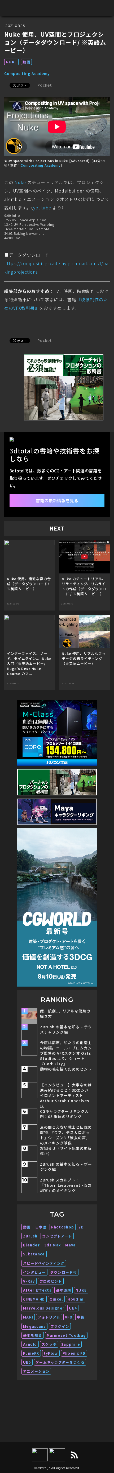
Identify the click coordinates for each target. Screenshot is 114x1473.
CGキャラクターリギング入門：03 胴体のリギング (64, 1114)
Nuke (20, 182)
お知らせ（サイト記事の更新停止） (66, 1151)
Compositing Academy (27, 73)
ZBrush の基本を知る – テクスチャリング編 (66, 1029)
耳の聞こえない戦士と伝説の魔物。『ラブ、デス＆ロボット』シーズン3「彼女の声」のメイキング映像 (66, 1135)
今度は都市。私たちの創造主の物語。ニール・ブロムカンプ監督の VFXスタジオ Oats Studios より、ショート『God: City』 (66, 1053)
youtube (42, 207)
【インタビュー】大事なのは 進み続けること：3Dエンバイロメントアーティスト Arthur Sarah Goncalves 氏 (66, 1095)
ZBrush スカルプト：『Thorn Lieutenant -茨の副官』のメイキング (65, 1185)
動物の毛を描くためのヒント (66, 1069)
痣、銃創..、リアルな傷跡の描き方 (65, 1013)
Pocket (44, 85)
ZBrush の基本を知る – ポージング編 (66, 1166)
